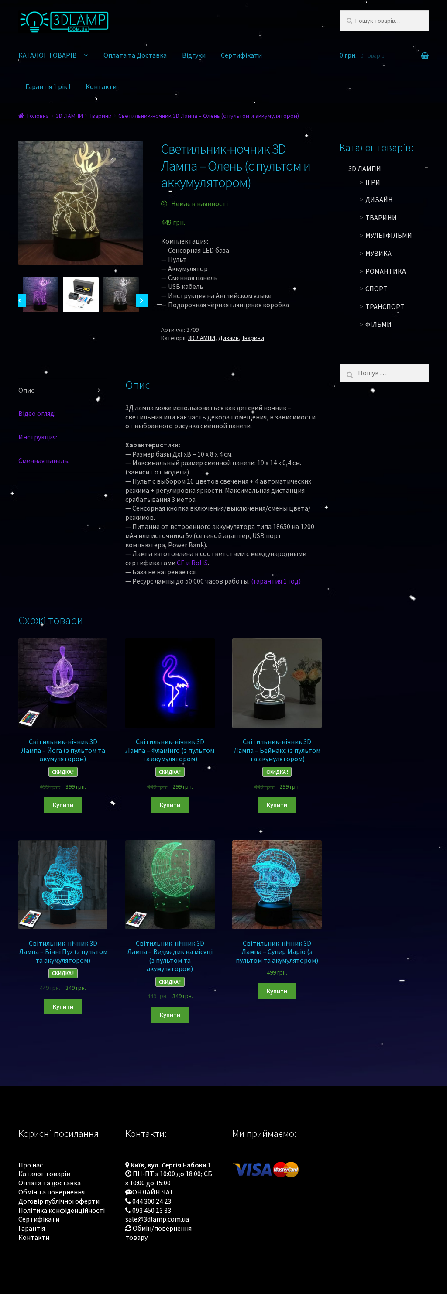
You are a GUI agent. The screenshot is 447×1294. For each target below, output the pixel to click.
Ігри (372, 182)
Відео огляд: (36, 413)
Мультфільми (388, 235)
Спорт (376, 288)
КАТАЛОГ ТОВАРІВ (47, 55)
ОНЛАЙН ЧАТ (153, 1192)
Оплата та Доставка (135, 55)
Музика (378, 253)
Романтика (385, 271)
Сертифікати (241, 55)
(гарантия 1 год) (276, 581)
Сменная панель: (43, 460)
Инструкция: (37, 436)
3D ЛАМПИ (69, 116)
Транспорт (385, 306)
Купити (63, 805)
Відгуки (194, 55)
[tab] (62, 390)
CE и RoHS (192, 562)
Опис (26, 390)
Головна (38, 116)
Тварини (100, 116)
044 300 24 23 (151, 1201)
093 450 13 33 (151, 1210)
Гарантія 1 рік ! (47, 86)
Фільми (378, 324)
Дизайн (228, 338)
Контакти (101, 86)
